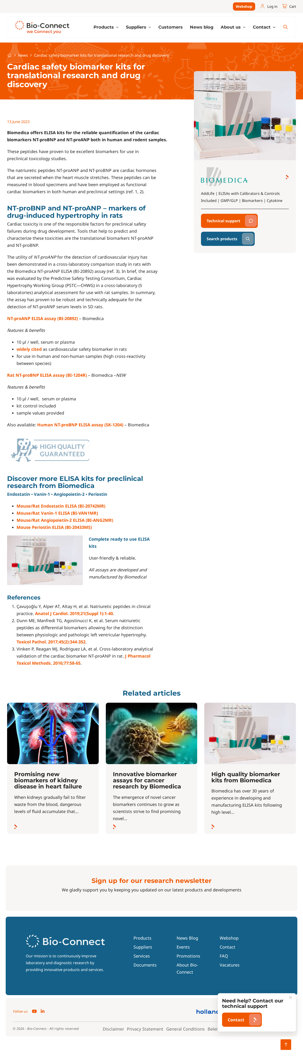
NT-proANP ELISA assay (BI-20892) (42, 318)
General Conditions (185, 1029)
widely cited (29, 349)
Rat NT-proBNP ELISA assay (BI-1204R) (47, 375)
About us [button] (231, 27)
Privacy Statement (145, 1029)
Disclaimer (113, 1029)
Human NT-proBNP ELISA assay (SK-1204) (80, 425)
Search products (222, 238)
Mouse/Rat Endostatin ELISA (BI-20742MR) (61, 506)
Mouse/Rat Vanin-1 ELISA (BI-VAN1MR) (57, 513)
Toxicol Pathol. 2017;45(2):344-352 (51, 642)
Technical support (223, 220)
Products (143, 938)
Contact (227, 947)
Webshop (244, 6)
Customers (170, 27)
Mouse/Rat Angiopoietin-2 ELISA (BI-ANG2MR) (65, 520)
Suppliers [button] (136, 27)
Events (183, 947)
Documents (145, 965)
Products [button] (104, 27)
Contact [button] (262, 27)
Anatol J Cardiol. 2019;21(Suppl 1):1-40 (74, 613)
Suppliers (143, 947)
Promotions (188, 956)
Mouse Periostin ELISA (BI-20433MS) (54, 527)
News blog (202, 27)
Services (142, 956)
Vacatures (230, 965)
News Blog (187, 938)
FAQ (224, 956)
